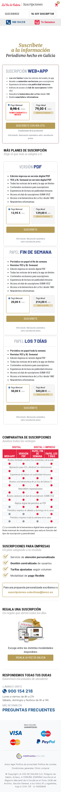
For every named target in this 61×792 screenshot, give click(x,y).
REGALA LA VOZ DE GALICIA (30, 657)
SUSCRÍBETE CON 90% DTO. (30, 125)
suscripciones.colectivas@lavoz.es (30, 592)
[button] (56, 5)
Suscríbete (30, 229)
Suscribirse (12, 13)
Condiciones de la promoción (30, 130)
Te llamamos (45, 22)
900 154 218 (16, 22)
